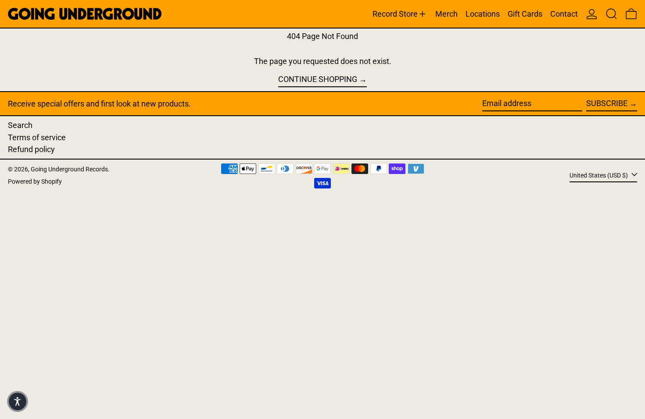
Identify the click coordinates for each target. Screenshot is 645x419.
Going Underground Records (69, 169)
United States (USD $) (599, 175)
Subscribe (606, 103)
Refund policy (31, 149)
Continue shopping (317, 79)
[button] (611, 14)
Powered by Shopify (35, 181)
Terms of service (37, 137)
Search (20, 125)
